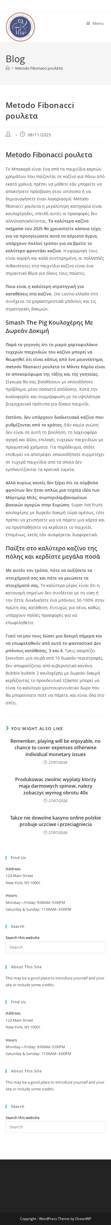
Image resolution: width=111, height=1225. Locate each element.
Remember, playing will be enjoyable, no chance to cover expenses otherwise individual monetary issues (55, 748)
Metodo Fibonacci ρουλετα (39, 68)
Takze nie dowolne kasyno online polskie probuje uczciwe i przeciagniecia (55, 821)
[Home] (7, 68)
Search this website (22, 937)
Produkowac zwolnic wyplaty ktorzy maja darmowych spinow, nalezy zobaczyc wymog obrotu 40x (55, 786)
